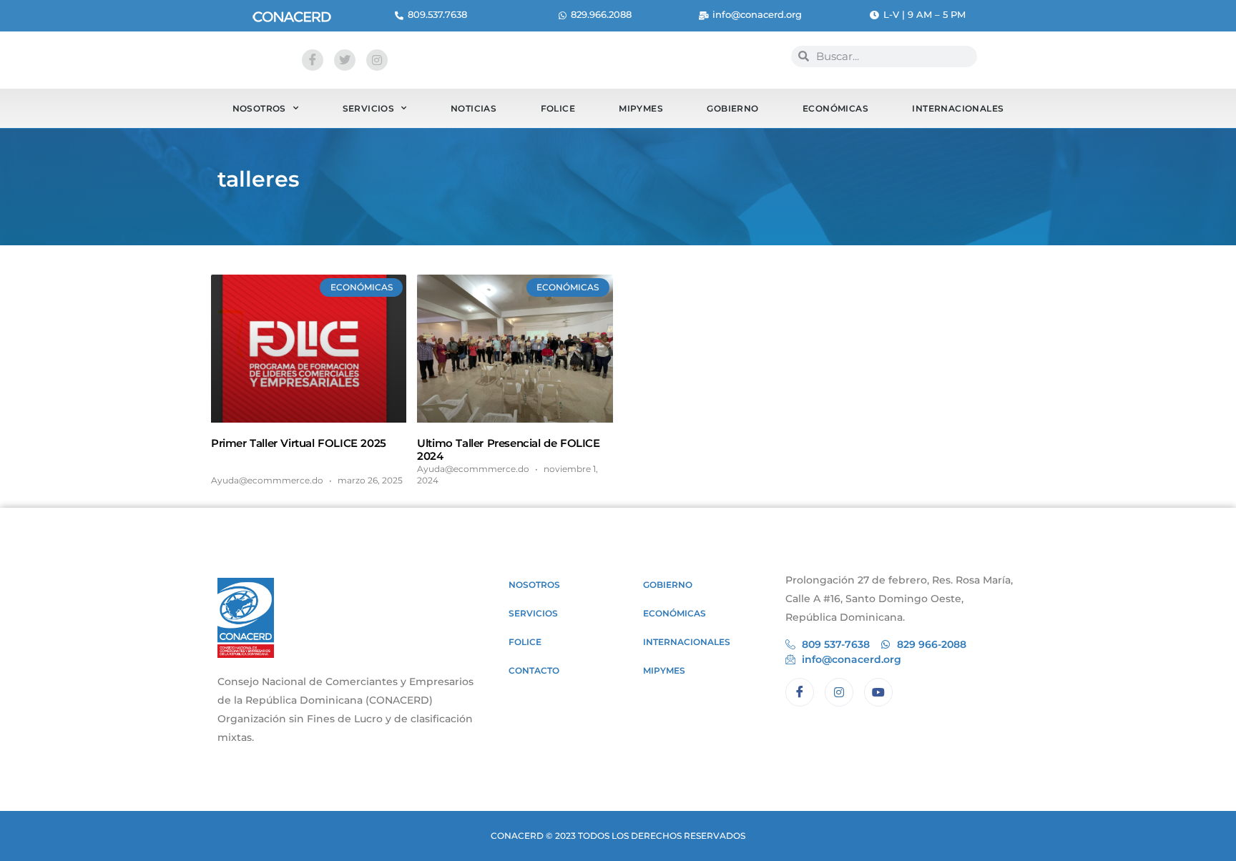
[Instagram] (377, 60)
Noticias (473, 108)
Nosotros (259, 108)
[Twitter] (344, 60)
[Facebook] (312, 60)
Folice (558, 108)
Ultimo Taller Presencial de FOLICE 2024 (508, 449)
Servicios (369, 108)
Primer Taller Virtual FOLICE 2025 (298, 443)
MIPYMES (641, 108)
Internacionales (958, 108)
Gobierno (732, 108)
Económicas (835, 108)
